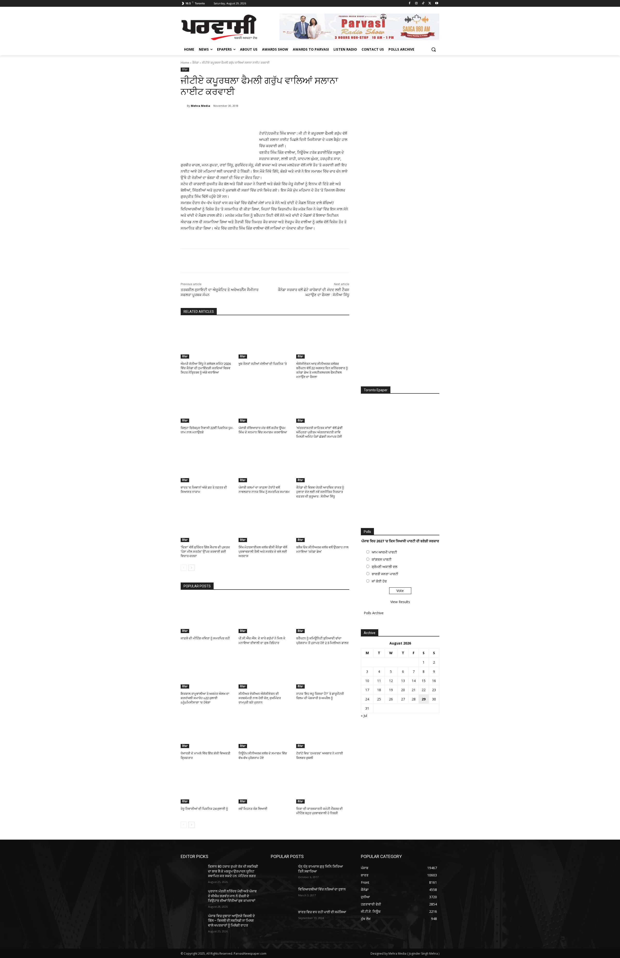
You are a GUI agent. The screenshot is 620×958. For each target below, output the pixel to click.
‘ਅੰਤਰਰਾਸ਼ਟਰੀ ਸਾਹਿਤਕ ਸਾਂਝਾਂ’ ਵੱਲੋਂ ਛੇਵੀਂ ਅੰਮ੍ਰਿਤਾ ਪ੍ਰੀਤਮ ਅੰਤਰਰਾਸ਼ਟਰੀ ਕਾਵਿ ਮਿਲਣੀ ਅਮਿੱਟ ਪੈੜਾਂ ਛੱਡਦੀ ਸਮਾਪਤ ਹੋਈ (319, 432)
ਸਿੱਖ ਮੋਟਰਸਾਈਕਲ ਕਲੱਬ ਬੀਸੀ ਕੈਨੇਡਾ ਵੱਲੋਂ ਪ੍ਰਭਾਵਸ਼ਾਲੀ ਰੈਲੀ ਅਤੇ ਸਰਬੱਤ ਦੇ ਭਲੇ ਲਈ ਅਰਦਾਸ (263, 551)
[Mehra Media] (184, 105)
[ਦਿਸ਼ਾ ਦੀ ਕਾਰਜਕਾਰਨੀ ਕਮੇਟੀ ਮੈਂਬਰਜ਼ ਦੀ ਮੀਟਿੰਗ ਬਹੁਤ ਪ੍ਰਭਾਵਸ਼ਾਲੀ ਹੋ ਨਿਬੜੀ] (322, 785)
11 (379, 680)
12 (391, 680)
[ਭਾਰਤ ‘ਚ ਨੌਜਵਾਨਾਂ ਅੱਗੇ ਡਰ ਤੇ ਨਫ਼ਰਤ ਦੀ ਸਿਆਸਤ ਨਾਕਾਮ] (207, 463)
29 (424, 699)
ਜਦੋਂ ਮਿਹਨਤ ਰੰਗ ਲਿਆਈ (253, 809)
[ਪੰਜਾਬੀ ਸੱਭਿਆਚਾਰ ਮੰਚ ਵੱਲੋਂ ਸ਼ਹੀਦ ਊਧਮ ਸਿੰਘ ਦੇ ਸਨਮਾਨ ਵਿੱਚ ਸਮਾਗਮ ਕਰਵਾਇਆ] (265, 404)
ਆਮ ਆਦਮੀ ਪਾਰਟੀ (384, 552)
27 (403, 699)
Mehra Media (200, 105)
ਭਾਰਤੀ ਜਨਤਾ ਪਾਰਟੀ (385, 574)
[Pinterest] (238, 118)
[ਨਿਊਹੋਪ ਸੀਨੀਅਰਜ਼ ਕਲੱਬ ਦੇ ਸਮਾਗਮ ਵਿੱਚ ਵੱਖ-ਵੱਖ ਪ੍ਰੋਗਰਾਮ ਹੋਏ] (265, 729)
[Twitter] (430, 3)
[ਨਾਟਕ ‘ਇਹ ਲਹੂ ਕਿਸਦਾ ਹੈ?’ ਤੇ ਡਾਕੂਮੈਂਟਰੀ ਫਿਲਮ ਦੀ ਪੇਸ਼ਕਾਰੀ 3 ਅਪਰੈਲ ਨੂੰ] (322, 670)
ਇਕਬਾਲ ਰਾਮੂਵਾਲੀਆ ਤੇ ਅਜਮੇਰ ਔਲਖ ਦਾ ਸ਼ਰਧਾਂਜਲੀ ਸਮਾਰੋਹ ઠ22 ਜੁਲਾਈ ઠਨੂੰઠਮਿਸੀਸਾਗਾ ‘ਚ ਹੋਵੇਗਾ (205, 698)
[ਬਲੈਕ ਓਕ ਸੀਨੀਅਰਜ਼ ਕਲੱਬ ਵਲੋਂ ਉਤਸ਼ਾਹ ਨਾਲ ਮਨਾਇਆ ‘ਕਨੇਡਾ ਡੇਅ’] (322, 523)
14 (414, 680)
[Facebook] (409, 3)
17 (367, 690)
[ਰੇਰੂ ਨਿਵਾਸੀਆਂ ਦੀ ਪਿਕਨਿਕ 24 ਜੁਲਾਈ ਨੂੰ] (207, 785)
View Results (400, 601)
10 (367, 680)
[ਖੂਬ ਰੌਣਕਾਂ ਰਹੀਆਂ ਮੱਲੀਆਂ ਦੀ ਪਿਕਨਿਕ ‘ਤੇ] (265, 340)
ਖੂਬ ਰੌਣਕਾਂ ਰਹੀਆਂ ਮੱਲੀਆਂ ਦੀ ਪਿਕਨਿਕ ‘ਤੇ (263, 364)
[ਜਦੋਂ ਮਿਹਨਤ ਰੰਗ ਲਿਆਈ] (265, 785)
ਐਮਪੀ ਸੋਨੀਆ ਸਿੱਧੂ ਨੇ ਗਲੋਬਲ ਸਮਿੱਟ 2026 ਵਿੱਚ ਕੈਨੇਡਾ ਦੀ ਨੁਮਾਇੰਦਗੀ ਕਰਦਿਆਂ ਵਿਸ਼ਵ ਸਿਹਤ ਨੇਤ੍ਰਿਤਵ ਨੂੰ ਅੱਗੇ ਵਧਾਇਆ (206, 368)
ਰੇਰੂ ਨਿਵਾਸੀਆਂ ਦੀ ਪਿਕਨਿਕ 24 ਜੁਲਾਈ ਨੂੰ (204, 809)
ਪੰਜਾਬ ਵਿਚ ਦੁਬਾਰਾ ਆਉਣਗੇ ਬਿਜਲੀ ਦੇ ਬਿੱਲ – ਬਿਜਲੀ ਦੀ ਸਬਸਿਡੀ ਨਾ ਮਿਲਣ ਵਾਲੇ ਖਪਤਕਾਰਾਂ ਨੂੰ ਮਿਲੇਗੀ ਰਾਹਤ (231, 920)
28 (414, 699)
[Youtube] (436, 3)
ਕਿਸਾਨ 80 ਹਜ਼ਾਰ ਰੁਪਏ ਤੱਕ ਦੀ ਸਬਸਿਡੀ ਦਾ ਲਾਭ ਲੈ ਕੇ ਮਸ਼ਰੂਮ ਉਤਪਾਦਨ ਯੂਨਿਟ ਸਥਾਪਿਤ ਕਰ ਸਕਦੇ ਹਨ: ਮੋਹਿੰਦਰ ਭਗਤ (233, 871)
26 (391, 699)
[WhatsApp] (249, 118)
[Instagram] (416, 3)
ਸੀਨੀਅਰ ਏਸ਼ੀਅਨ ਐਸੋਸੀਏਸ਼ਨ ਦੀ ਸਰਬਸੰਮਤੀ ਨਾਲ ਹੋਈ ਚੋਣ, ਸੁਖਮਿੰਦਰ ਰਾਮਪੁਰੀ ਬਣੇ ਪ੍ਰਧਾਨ (260, 698)
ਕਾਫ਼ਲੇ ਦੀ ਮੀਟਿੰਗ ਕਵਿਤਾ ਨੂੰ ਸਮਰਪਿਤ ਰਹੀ (205, 638)
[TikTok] (423, 3)
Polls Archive (374, 613)
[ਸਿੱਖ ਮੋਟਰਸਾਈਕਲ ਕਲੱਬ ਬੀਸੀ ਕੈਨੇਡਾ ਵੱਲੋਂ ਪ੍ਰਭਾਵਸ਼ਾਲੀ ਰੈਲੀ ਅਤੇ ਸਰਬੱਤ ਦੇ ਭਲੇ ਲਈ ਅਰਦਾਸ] (265, 523)
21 (414, 690)
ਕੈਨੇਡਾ (195, 63)
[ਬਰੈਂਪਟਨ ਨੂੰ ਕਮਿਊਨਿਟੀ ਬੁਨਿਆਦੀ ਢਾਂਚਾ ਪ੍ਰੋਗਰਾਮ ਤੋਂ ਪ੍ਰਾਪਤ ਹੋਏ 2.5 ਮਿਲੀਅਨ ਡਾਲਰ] (322, 614)
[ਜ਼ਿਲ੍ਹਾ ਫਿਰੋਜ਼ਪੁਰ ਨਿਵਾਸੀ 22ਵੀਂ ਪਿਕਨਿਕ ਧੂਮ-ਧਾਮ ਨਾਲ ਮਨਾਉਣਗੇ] (207, 404)
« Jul (364, 715)
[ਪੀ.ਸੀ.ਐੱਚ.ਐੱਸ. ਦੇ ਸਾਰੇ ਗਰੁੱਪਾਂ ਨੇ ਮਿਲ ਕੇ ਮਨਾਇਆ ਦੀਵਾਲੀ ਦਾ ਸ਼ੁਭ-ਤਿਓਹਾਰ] (265, 614)
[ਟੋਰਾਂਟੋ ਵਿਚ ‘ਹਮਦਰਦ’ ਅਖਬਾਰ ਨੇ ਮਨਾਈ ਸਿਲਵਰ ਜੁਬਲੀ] (322, 729)
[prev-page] (184, 568)
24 (367, 699)
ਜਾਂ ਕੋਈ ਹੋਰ (379, 581)
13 (403, 680)
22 (424, 690)
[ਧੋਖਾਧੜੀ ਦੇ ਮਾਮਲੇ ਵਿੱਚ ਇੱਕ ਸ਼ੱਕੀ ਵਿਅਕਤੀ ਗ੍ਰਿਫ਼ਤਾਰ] (207, 729)
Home (185, 63)
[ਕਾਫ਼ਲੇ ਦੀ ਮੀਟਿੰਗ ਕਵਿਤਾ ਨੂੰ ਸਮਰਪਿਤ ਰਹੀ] (207, 614)
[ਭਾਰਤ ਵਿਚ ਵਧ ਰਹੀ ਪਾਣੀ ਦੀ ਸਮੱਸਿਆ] (282, 918)
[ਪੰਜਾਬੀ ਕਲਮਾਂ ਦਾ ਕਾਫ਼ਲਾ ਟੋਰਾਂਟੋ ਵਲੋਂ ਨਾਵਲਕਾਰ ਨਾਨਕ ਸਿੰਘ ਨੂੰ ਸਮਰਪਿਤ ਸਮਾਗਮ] (265, 463)
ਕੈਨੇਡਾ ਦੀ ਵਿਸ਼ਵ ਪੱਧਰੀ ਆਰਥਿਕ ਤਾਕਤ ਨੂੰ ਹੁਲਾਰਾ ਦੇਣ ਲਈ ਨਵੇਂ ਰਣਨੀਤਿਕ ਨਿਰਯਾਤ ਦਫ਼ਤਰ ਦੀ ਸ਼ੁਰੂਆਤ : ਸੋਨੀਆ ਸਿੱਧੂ (320, 492)
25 (379, 699)
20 (403, 690)
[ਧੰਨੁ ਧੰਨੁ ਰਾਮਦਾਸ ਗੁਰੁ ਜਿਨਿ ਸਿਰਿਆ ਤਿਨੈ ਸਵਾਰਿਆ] (282, 872)
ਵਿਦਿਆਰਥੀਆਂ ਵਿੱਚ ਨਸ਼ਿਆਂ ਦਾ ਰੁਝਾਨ (322, 889)
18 (379, 690)
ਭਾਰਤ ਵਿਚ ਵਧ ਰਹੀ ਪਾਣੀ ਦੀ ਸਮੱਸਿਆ (322, 912)
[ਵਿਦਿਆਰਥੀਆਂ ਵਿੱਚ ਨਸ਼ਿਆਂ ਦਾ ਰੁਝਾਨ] (282, 895)
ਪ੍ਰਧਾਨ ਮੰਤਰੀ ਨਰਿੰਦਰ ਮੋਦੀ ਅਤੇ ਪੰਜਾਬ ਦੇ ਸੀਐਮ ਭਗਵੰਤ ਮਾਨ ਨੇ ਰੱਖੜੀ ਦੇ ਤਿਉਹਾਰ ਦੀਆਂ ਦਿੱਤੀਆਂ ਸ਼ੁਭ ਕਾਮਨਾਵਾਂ (232, 896)
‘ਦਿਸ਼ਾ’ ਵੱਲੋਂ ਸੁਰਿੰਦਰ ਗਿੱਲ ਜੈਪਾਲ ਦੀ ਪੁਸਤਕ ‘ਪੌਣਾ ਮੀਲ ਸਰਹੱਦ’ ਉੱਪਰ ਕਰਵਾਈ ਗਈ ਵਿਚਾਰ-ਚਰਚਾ (205, 551)
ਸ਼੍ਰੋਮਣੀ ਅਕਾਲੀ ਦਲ (384, 566)
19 (391, 690)
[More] (260, 118)
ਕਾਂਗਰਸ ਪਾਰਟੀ (381, 559)
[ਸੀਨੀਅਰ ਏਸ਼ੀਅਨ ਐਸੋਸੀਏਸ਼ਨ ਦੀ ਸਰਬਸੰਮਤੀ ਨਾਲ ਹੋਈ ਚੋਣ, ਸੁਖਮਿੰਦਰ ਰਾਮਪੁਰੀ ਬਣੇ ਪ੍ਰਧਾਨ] (265, 670)
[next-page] (191, 568)
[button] (433, 49)
